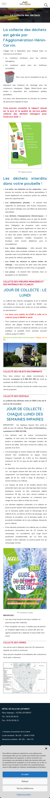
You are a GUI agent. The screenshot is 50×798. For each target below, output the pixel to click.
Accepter (25, 774)
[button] (46, 748)
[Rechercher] (45, 4)
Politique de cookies (24, 794)
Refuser (25, 781)
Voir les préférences (25, 788)
